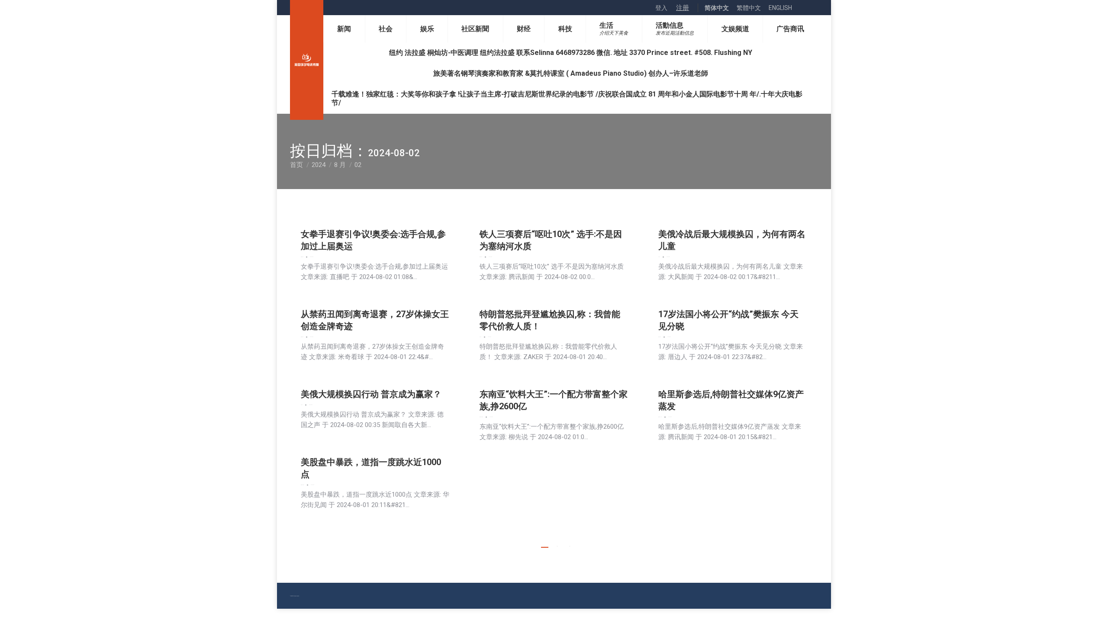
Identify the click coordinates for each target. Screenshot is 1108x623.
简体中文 (717, 7)
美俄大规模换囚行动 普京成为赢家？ (371, 394)
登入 (661, 7)
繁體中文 (749, 7)
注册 (682, 8)
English (780, 7)
